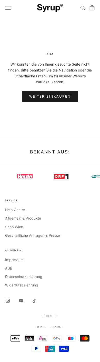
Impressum (14, 259)
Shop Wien (14, 227)
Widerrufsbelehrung (21, 285)
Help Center (15, 210)
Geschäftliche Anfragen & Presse (32, 235)
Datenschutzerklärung (23, 276)
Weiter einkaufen (50, 96)
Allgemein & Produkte (23, 218)
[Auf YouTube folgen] (21, 300)
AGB (8, 268)
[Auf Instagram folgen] (7, 300)
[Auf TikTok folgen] (34, 300)
